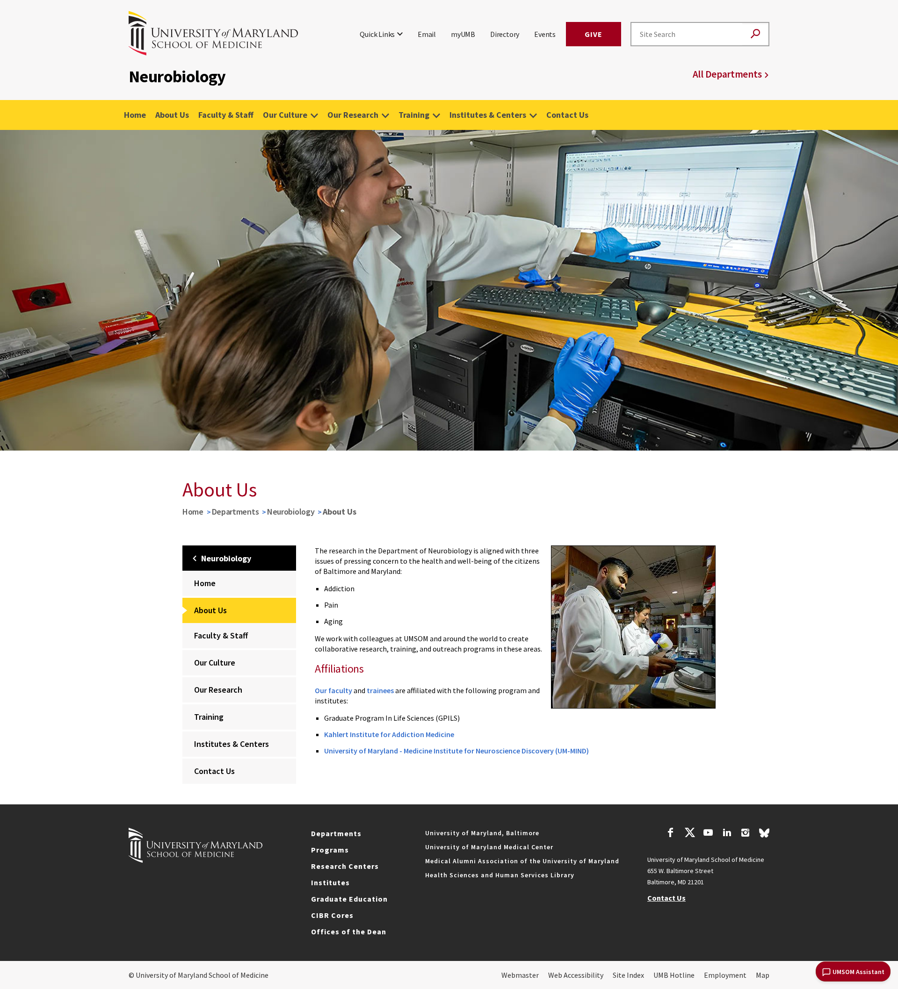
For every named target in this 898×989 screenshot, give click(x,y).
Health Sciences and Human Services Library (499, 875)
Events (545, 34)
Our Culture (285, 114)
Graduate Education (349, 898)
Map (762, 975)
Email (427, 34)
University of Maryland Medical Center (489, 847)
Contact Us (567, 114)
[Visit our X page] (689, 833)
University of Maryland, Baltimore (482, 833)
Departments (235, 511)
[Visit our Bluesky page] (764, 835)
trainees (380, 690)
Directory (504, 34)
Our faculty (333, 690)
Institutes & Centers (487, 114)
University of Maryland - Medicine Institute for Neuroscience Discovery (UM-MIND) (456, 750)
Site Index (628, 975)
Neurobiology (290, 511)
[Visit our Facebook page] (670, 833)
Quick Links (377, 34)
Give (593, 34)
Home (135, 114)
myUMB (463, 34)
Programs (330, 849)
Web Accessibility (575, 975)
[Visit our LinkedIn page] (726, 833)
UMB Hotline (674, 975)
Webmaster (520, 975)
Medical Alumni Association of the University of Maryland (522, 861)
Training (413, 114)
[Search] (755, 34)
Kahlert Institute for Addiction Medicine (389, 734)
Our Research (352, 114)
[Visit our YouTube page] (708, 833)
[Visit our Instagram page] (745, 833)
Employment (725, 975)
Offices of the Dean (348, 931)
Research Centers (345, 866)
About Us (172, 114)
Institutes (330, 882)
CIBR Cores (332, 915)
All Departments (727, 74)
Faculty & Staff (225, 114)
